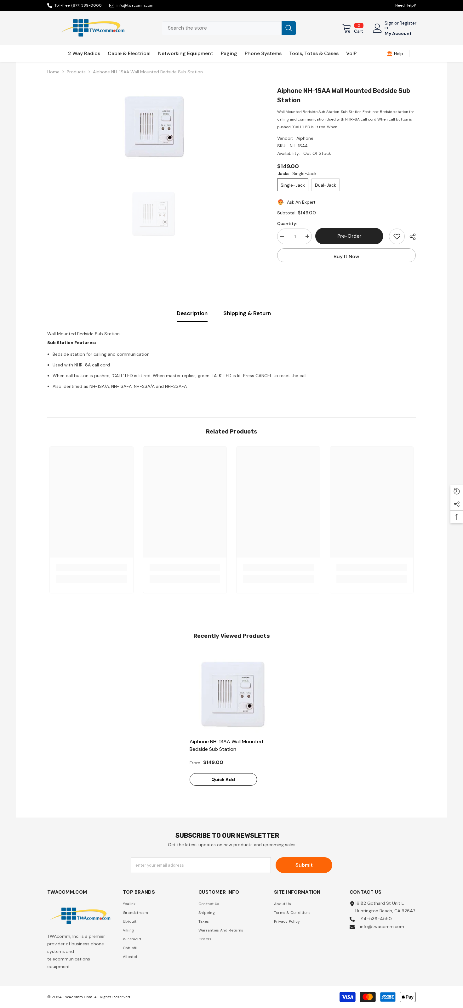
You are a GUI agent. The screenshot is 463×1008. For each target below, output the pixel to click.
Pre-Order (351, 236)
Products (76, 72)
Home (53, 72)
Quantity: (287, 223)
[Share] (410, 236)
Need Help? (405, 5)
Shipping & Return (247, 313)
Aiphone (304, 138)
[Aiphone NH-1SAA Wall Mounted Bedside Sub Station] (232, 693)
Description (192, 313)
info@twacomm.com (135, 5)
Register (408, 23)
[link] (395, 53)
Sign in (389, 25)
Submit (304, 865)
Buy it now (346, 256)
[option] (153, 125)
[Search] (229, 28)
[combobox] (222, 28)
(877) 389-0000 (86, 5)
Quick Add (223, 779)
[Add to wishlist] (397, 236)
